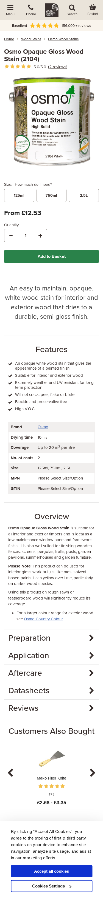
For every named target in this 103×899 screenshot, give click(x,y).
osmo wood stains (63, 39)
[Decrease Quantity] (11, 235)
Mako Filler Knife (51, 778)
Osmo (43, 426)
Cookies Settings (48, 886)
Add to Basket (52, 256)
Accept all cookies (51, 871)
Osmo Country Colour (43, 619)
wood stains (31, 39)
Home (9, 39)
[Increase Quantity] (40, 235)
